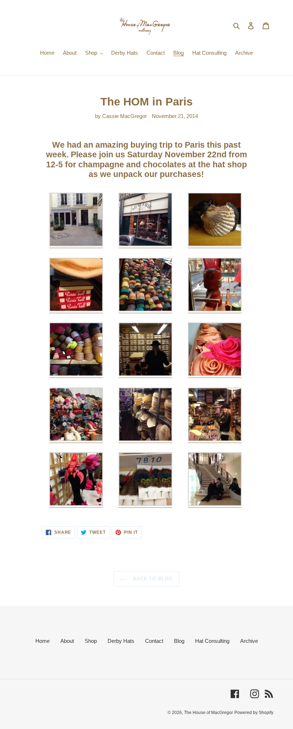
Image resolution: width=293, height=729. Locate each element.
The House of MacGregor (208, 712)
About (67, 641)
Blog (179, 641)
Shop (91, 641)
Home (42, 641)
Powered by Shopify (253, 712)
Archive (249, 641)
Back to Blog (152, 578)
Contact (154, 641)
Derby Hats (121, 641)
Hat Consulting (212, 641)
